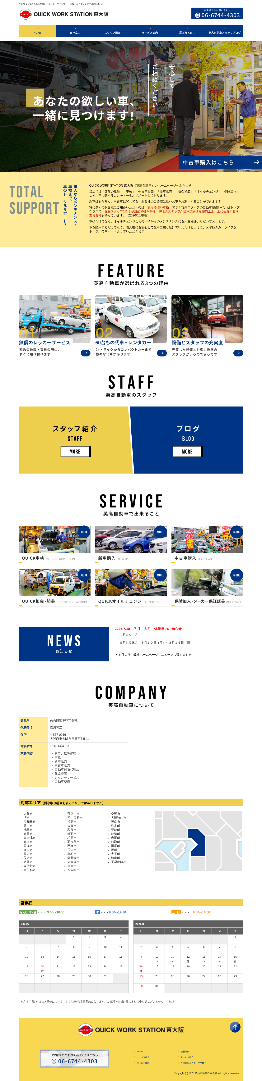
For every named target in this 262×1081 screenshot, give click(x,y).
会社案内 (75, 32)
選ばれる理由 (187, 32)
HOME (37, 32)
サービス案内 (150, 32)
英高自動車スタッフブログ (224, 32)
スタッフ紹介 (112, 32)
